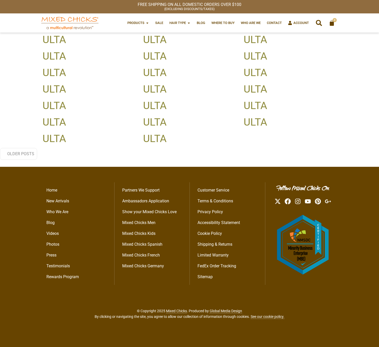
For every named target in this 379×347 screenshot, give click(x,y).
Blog (50, 222)
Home (51, 190)
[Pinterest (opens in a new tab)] (318, 201)
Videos (52, 233)
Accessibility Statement (218, 222)
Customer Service (213, 190)
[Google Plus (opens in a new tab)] (328, 201)
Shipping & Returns (214, 244)
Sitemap (205, 276)
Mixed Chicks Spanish (142, 244)
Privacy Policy (210, 211)
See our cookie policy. (267, 317)
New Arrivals (57, 201)
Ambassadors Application (145, 201)
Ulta (54, 40)
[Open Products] (147, 22)
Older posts (20, 153)
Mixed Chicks (176, 311)
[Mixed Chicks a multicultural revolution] (69, 23)
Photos (52, 244)
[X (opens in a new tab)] (278, 201)
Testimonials (58, 265)
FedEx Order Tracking (216, 265)
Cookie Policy (209, 233)
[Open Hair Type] (189, 22)
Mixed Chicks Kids (138, 233)
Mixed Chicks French (141, 255)
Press (51, 255)
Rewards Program (62, 276)
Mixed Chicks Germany (143, 265)
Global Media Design (226, 311)
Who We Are (57, 211)
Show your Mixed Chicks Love (149, 211)
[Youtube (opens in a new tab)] (308, 201)
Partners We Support (141, 190)
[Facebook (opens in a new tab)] (288, 201)
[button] (319, 23)
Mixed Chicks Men (138, 222)
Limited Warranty (213, 255)
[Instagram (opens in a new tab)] (298, 201)
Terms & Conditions (215, 201)
